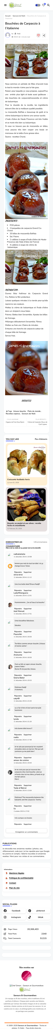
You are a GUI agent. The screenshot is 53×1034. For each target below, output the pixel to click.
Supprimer (28, 824)
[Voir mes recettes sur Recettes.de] (26, 976)
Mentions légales (16, 873)
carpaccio (28, 228)
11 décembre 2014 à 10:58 (23, 557)
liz (15, 808)
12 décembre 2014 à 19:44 (23, 763)
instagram (16, 917)
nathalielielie (19, 554)
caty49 (17, 698)
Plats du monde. (34, 411)
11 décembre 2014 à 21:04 (23, 701)
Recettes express (13, 413)
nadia (16, 737)
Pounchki (18, 634)
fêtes (33, 84)
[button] (37, 5)
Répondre (18, 824)
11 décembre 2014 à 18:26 (23, 637)
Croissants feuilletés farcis (18, 479)
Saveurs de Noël (19, 16)
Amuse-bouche (19, 411)
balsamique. (12, 247)
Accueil (8, 16)
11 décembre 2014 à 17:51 (23, 614)
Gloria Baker (19, 678)
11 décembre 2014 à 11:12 (23, 577)
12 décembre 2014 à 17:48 (23, 740)
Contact (12, 883)
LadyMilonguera (21, 593)
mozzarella (25, 233)
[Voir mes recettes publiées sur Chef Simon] (26, 985)
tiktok (40, 917)
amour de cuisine (21, 760)
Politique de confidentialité (21, 878)
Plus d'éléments (41, 439)
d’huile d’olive (32, 239)
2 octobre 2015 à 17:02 (21, 811)
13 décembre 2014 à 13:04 (23, 790)
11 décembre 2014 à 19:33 (23, 680)
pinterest (40, 910)
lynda (16, 719)
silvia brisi (18, 574)
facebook (16, 910)
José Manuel (19, 611)
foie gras (35, 87)
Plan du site (14, 888)
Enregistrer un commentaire (26, 832)
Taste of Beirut (20, 788)
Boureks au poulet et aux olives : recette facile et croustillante (24, 524)
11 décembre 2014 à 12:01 (23, 596)
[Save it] (38, 35)
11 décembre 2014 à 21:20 (23, 722)
